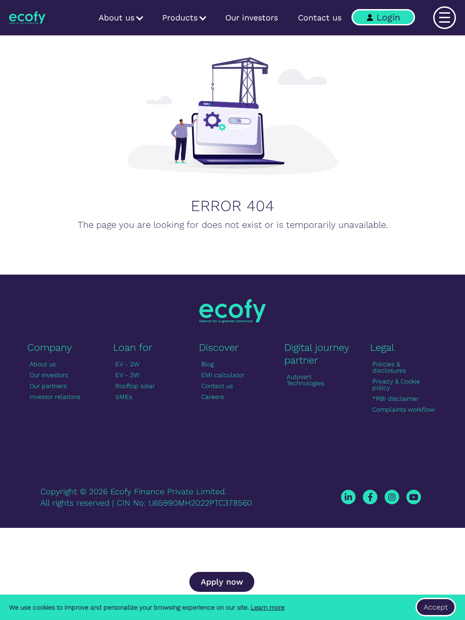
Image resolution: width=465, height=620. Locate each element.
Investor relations (55, 396)
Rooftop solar (135, 385)
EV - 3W (127, 375)
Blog (207, 364)
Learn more (268, 607)
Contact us (319, 17)
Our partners (48, 385)
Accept (436, 607)
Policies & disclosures (389, 367)
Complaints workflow (403, 409)
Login (388, 17)
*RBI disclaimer (395, 398)
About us (118, 17)
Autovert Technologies (305, 380)
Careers (212, 396)
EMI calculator (222, 375)
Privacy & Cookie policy (396, 384)
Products (181, 17)
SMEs (123, 396)
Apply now (222, 581)
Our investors (251, 17)
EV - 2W (127, 364)
